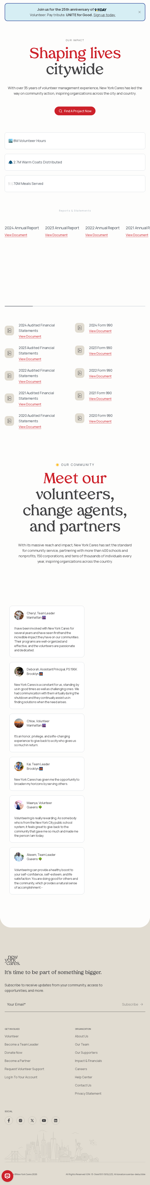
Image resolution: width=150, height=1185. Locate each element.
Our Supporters (86, 1052)
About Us (81, 1036)
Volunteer (12, 1036)
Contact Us (83, 1085)
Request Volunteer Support (24, 1069)
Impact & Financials (88, 1061)
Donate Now (13, 1052)
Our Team (82, 1044)
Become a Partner (18, 1061)
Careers (81, 1069)
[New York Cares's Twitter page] (32, 1120)
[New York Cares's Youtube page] (44, 1120)
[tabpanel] (22, 228)
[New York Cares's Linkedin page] (56, 1120)
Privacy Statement (88, 1093)
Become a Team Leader (22, 1044)
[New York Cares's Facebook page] (9, 1120)
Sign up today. (105, 14)
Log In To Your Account (21, 1077)
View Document (16, 235)
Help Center (83, 1077)
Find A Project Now (77, 111)
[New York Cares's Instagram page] (20, 1120)
